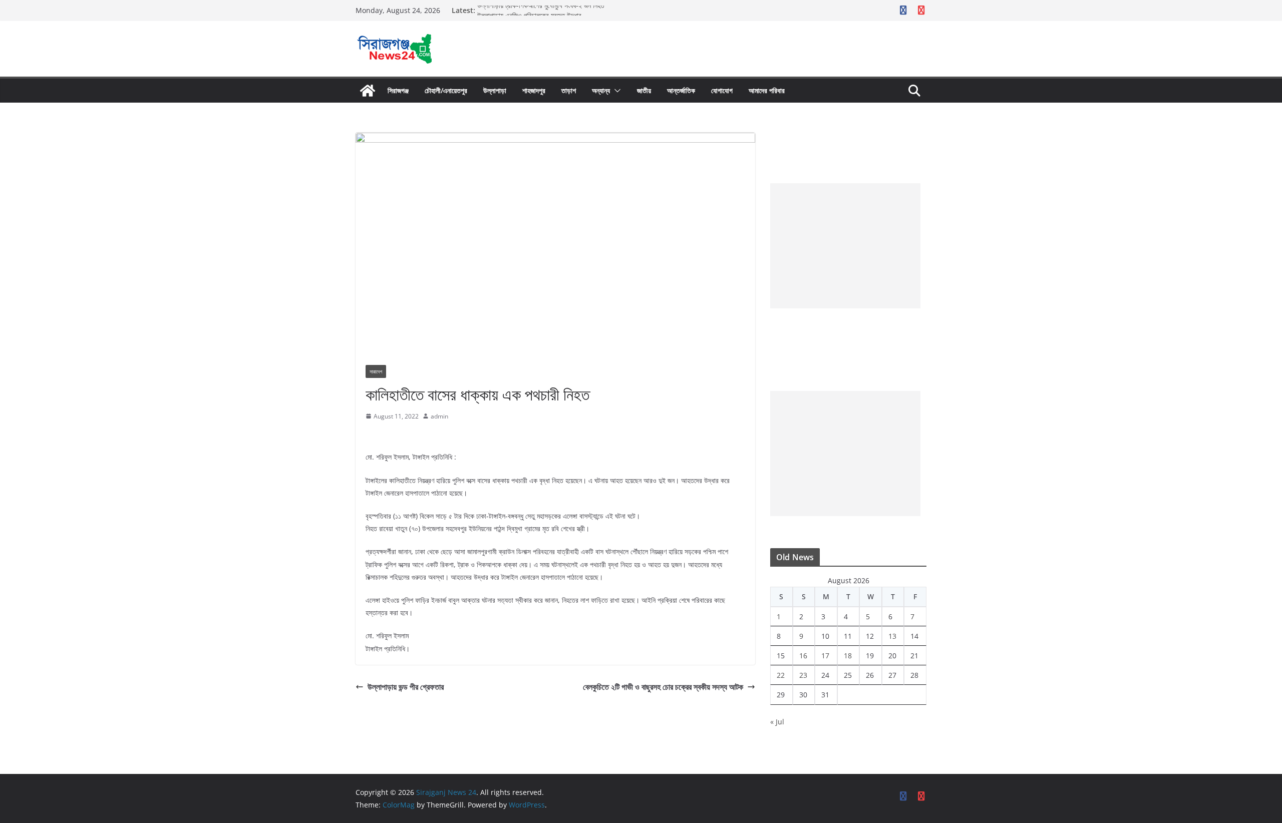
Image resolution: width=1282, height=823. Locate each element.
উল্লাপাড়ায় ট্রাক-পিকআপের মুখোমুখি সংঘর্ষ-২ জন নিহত (540, 10)
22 (781, 675)
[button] (615, 91)
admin (439, 416)
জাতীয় (644, 90)
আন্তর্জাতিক (681, 90)
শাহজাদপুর (533, 90)
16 (803, 655)
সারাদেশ (376, 371)
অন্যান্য (601, 90)
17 (825, 655)
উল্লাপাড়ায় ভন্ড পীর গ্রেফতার (406, 686)
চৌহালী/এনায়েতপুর (446, 90)
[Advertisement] (845, 245)
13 (892, 636)
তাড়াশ (568, 90)
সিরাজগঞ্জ (398, 90)
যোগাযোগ (722, 90)
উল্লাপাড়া (494, 90)
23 (803, 675)
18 (848, 655)
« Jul (777, 721)
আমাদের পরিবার (767, 90)
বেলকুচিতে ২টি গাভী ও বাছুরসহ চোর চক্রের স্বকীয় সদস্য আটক (663, 686)
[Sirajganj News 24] (368, 91)
